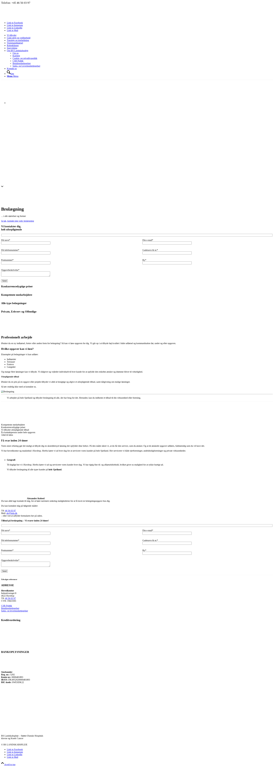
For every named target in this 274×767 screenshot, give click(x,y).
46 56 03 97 (10, 510)
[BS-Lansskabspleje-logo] (22, 18)
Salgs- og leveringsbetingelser (14, 611)
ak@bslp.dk (11, 513)
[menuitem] (140, 35)
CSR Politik (6, 605)
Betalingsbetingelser (10, 608)
